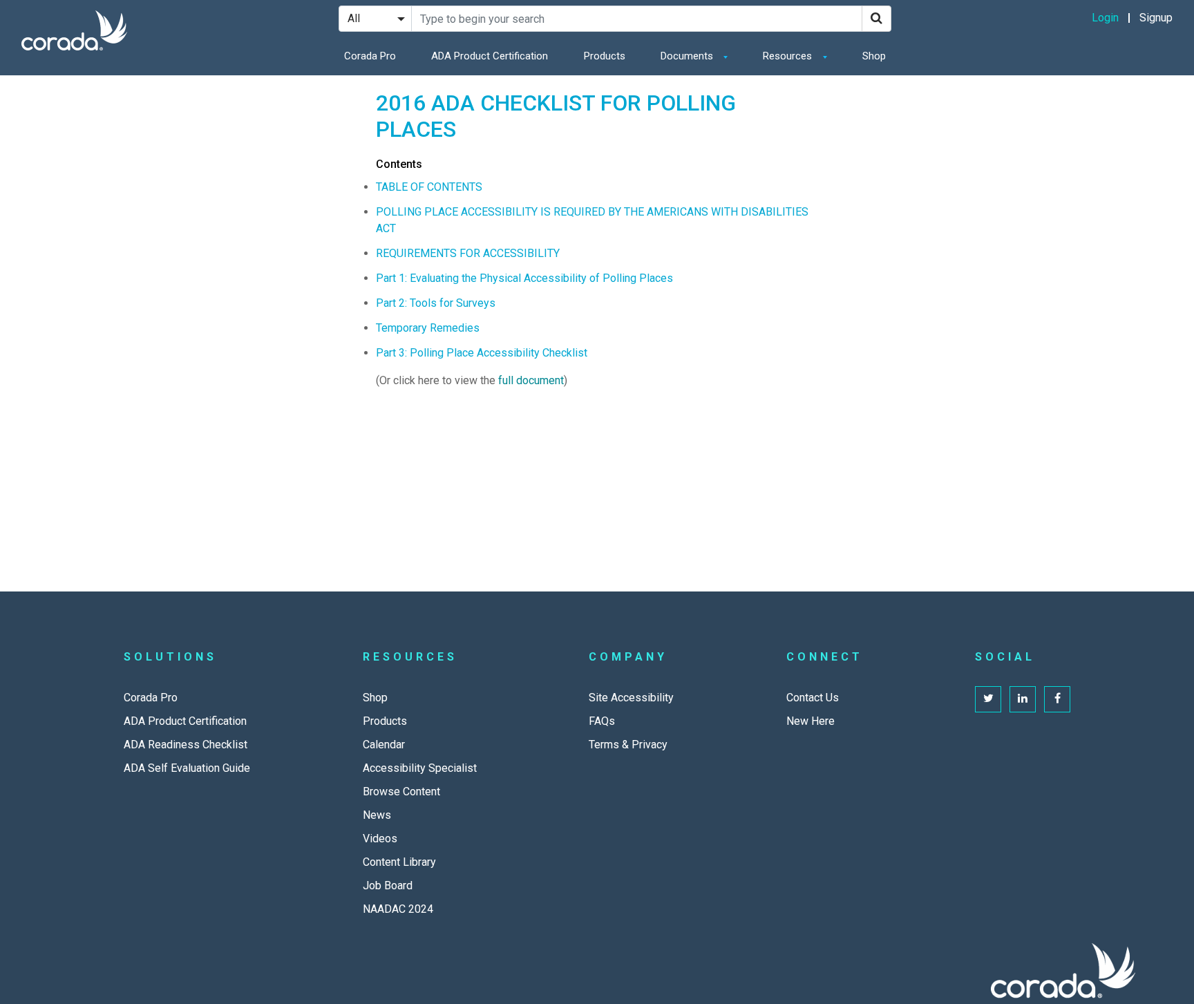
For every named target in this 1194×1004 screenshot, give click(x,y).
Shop (874, 56)
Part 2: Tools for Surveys (435, 303)
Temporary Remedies (428, 327)
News (377, 815)
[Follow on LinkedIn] (1023, 699)
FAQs (602, 721)
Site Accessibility (631, 697)
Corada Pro (370, 56)
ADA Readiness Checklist (185, 744)
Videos (380, 838)
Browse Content (401, 791)
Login (1105, 17)
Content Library (399, 862)
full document (531, 380)
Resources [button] (789, 56)
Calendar (384, 744)
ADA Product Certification (489, 56)
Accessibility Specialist (420, 768)
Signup (1156, 17)
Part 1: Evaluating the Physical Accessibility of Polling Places (524, 278)
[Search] (876, 19)
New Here (810, 721)
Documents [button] (688, 56)
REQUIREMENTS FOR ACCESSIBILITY (468, 253)
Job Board (388, 885)
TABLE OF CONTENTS (429, 186)
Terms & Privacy (628, 744)
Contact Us (812, 697)
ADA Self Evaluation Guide (187, 768)
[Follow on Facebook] (1057, 699)
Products (604, 56)
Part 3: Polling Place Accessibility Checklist (481, 352)
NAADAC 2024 (398, 909)
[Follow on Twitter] (988, 699)
